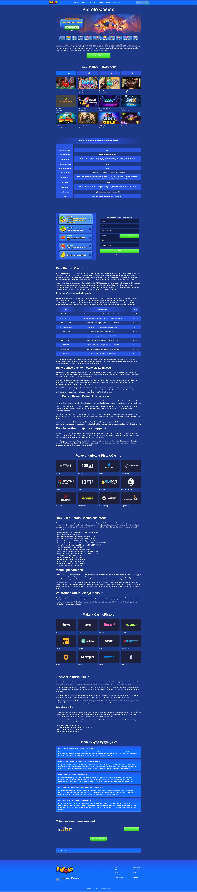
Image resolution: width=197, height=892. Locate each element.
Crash (108, 73)
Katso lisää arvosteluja (98, 838)
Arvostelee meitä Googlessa (131, 829)
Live (86, 73)
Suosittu (64, 73)
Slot (130, 73)
